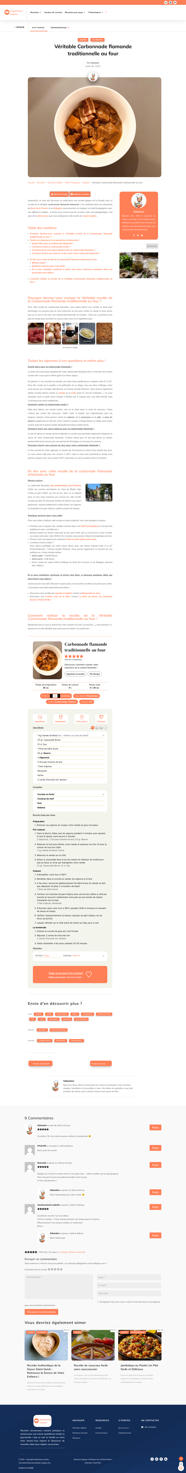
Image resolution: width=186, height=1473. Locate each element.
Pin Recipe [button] (95, 674)
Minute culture (39, 263)
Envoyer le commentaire (41, 1311)
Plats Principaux (72, 182)
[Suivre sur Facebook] (166, 2)
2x (97, 728)
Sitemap (88, 1463)
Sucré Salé (60, 1040)
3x (101, 728)
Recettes (34, 12)
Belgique (58, 208)
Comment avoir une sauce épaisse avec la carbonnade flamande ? (64, 250)
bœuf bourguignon (90, 526)
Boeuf (74, 1014)
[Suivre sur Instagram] (170, 2)
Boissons (76, 1438)
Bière (49, 1014)
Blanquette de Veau (91, 593)
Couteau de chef (45, 798)
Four (39, 803)
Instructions (81, 721)
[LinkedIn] (142, 235)
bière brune (43, 216)
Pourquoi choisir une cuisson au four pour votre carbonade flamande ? (66, 253)
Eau (32, 1019)
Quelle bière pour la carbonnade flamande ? (53, 243)
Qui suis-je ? (123, 1428)
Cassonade (87, 1014)
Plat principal (92, 696)
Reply (155, 1127)
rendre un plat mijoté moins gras (80, 539)
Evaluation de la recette (36, 1269)
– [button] (51, 696)
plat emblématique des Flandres (65, 485)
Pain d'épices (81, 1019)
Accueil (31, 182)
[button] (66, 656)
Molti (31, 1468)
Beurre (47, 753)
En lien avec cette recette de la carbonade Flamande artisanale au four (63, 259)
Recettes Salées (55, 182)
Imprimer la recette (81, 194)
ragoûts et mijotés (63, 593)
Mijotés (83, 40)
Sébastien (94, 63)
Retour (20, 27)
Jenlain (61, 393)
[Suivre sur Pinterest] (175, 2)
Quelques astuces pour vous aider (48, 266)
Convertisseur (102, 1433)
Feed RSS (97, 1463)
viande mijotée (90, 216)
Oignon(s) (44, 757)
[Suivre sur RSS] (165, 1459)
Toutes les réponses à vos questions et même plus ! (55, 240)
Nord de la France (39, 208)
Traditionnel (76, 1040)
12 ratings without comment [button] (71, 1252)
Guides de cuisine (53, 12)
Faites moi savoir (57, 977)
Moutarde (53, 1019)
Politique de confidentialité (100, 1459)
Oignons (66, 1019)
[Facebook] (134, 235)
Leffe (73, 393)
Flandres (72, 702)
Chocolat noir (104, 1014)
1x (92, 728)
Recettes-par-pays (74, 12)
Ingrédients (40, 721)
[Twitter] (138, 235)
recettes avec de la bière (57, 596)
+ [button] (58, 696)
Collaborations (124, 1433)
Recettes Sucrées (80, 1433)
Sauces (30, 1332)
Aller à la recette (60, 194)
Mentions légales (80, 1459)
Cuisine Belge (61, 702)
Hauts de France (58, 1030)
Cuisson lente (45, 1040)
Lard (42, 1019)
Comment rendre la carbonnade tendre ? (51, 247)
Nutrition (101, 721)
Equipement (60, 721)
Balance (41, 807)
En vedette (97, 40)
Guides (99, 1428)
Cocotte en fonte (45, 794)
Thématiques (94, 12)
